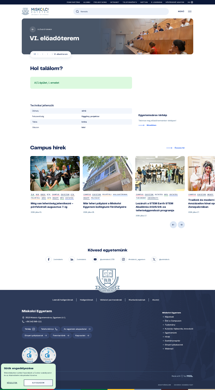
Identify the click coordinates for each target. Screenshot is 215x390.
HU (189, 2)
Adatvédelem (164, 385)
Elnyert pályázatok (34, 335)
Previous (173, 224)
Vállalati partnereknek (111, 300)
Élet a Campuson (40, 54)
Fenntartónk (73, 2)
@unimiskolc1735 (107, 259)
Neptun (144, 2)
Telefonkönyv (130, 2)
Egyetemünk (171, 332)
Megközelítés (45, 54)
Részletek (12, 383)
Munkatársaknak (137, 300)
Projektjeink (100, 2)
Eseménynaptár (172, 340)
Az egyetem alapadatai (75, 329)
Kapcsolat (80, 335)
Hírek (167, 336)
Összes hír (180, 148)
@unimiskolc (164, 259)
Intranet (114, 2)
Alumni (86, 2)
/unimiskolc (58, 259)
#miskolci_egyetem (136, 259)
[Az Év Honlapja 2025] (48, 355)
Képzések (169, 316)
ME (35, 54)
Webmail (169, 348)
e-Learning (156, 2)
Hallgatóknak (86, 300)
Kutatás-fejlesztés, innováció (179, 328)
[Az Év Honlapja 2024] (30, 355)
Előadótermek (45, 29)
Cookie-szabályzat (183, 385)
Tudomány (170, 324)
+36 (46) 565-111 (34, 321)
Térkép (28, 329)
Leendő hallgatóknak (63, 300)
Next (181, 224)
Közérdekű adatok (175, 2)
